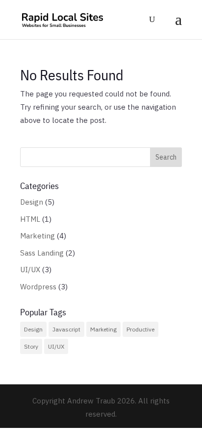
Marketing (37, 235)
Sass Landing (42, 253)
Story (31, 346)
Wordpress (38, 286)
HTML (30, 219)
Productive (140, 329)
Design (31, 202)
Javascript (66, 329)
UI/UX (30, 269)
